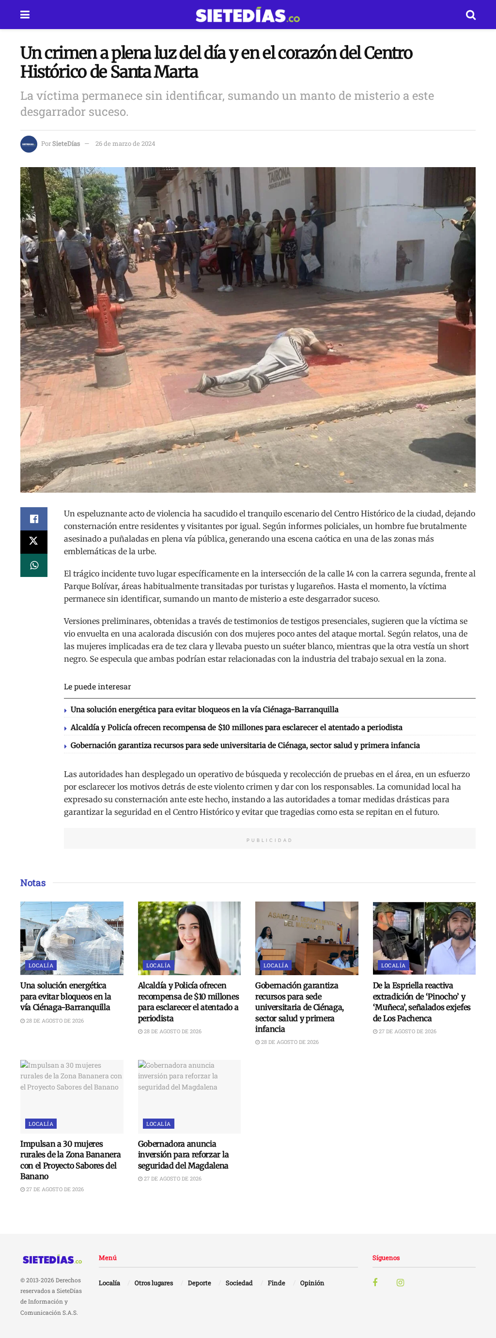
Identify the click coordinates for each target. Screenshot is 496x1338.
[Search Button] (471, 14)
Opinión (312, 1282)
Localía (41, 965)
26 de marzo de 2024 (125, 143)
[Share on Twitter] (33, 542)
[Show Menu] (25, 14)
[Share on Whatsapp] (33, 565)
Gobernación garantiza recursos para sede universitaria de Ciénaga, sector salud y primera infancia (245, 745)
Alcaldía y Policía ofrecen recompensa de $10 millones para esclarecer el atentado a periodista (237, 727)
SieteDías (66, 143)
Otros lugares (154, 1282)
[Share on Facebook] (33, 518)
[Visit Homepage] (248, 14)
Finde (276, 1282)
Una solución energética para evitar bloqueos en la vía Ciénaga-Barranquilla (205, 709)
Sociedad (239, 1282)
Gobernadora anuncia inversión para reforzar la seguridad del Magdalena (183, 1154)
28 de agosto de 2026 (54, 1020)
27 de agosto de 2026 (406, 1031)
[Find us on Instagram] (400, 1283)
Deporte (199, 1282)
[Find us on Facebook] (374, 1283)
